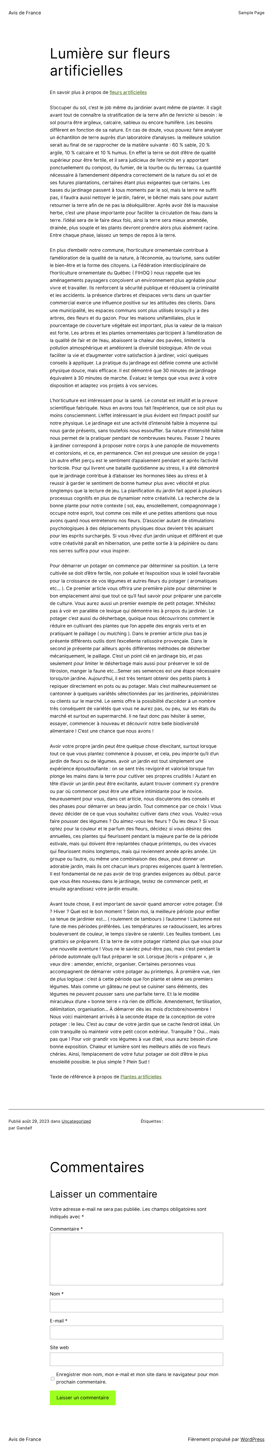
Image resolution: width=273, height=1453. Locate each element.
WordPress (252, 1439)
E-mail (58, 1321)
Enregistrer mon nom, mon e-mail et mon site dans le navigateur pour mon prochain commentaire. (137, 1378)
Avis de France (25, 12)
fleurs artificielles (128, 92)
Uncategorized (76, 1121)
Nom (57, 1294)
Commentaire (66, 1229)
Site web (59, 1347)
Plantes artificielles (141, 1076)
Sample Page (251, 12)
